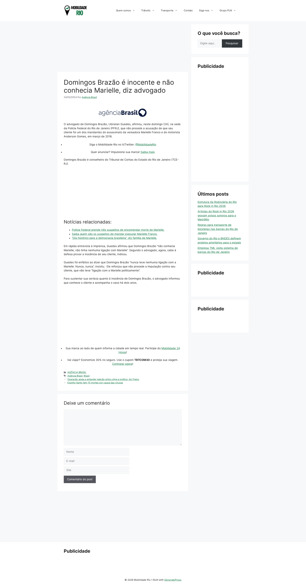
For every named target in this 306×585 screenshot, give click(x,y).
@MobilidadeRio (145, 144)
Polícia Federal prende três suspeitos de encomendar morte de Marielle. (118, 229)
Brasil (86, 375)
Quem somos (123, 10)
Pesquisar (232, 43)
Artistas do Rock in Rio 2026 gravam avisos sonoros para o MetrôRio (217, 215)
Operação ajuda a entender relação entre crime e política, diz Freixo (103, 379)
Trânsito (145, 10)
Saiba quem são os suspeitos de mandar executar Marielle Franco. (114, 234)
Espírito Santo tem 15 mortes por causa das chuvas (95, 382)
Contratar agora (122, 363)
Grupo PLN (226, 10)
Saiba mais (148, 152)
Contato (188, 10)
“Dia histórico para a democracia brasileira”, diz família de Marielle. (114, 238)
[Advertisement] (122, 46)
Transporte (167, 10)
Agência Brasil (74, 375)
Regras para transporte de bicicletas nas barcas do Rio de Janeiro (218, 229)
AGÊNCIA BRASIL (76, 372)
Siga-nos (204, 10)
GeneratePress (172, 579)
